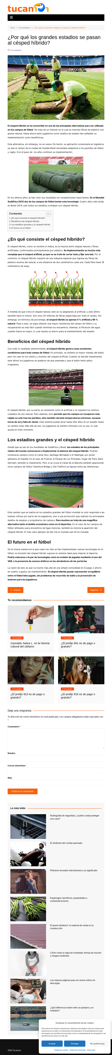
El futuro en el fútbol (21, 228)
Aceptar (52, 1043)
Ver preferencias (97, 1043)
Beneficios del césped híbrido (25, 221)
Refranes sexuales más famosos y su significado (73, 870)
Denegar (75, 1043)
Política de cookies (61, 1050)
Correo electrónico (17, 765)
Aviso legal (91, 1050)
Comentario (14, 726)
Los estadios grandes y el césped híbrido (30, 224)
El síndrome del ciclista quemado (66, 843)
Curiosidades (16, 50)
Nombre (11, 753)
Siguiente (94, 590)
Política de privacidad (78, 1050)
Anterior (17, 590)
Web (10, 778)
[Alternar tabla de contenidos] (47, 214)
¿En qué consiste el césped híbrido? (28, 218)
